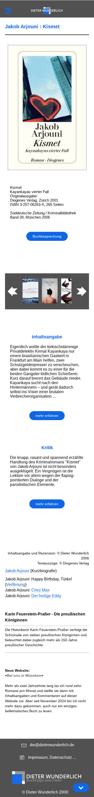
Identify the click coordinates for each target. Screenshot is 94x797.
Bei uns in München (24, 675)
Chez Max (40, 590)
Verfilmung (15, 584)
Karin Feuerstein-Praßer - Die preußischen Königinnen (45, 617)
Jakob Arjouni (17, 571)
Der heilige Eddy (46, 596)
